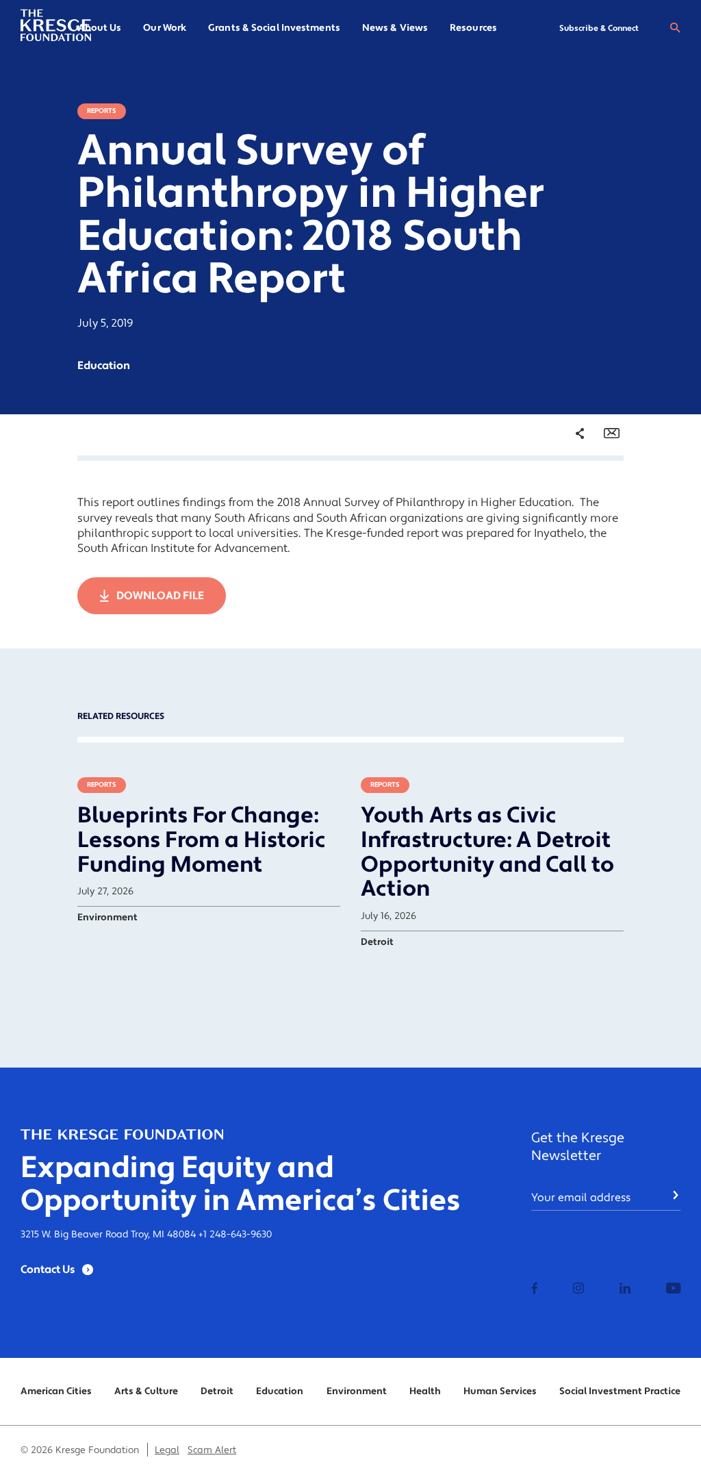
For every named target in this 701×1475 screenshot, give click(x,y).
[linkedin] (625, 1289)
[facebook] (534, 1289)
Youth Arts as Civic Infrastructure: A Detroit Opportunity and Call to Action (487, 852)
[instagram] (578, 1289)
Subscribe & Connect (599, 28)
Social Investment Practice (619, 1391)
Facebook (571, 492)
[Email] (611, 433)
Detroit (217, 1391)
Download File (160, 596)
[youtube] (673, 1289)
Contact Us (48, 1269)
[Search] (675, 28)
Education (279, 1391)
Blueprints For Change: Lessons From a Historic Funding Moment (201, 840)
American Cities (56, 1391)
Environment (357, 1391)
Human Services (500, 1391)
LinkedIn (569, 535)
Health (425, 1391)
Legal (167, 1450)
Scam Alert (212, 1450)
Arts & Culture (146, 1391)
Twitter (566, 514)
